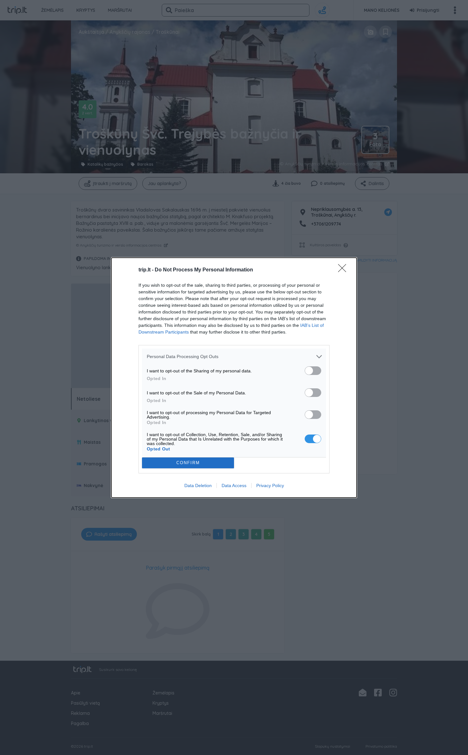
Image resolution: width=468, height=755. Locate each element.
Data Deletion (198, 485)
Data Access (234, 485)
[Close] (344, 270)
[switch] (313, 370)
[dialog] (234, 378)
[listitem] (234, 356)
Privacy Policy (270, 485)
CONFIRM (188, 462)
